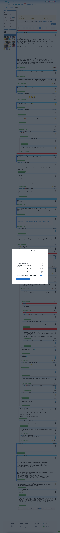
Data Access (30, 282)
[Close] (46, 251)
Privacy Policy (35, 282)
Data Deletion (25, 282)
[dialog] (30, 266)
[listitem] (30, 263)
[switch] (41, 265)
